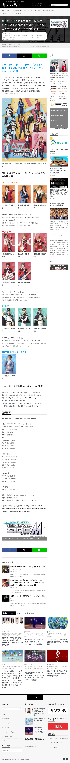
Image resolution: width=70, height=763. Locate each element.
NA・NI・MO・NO (31, 633)
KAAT (15, 666)
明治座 (62, 666)
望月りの (27, 668)
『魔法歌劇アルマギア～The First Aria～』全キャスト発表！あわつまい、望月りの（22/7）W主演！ (35, 676)
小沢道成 (37, 634)
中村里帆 (49, 636)
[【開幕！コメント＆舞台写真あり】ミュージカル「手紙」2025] (5, 598)
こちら (16, 94)
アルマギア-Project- (31, 666)
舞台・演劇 (11, 39)
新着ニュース (5, 10)
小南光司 (57, 666)
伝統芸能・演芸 (8, 736)
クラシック (6, 727)
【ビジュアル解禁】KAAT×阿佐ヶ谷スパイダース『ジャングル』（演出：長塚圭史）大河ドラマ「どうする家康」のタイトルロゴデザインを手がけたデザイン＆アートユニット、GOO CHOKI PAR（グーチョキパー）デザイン (12, 679)
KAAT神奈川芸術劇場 (54, 633)
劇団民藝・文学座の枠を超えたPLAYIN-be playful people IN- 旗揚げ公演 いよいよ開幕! (12, 641)
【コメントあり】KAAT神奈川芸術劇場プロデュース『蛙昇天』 (57, 642)
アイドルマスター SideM (35, 35)
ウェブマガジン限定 (35, 10)
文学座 (18, 634)
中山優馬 (63, 634)
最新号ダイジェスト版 (58, 111)
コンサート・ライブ (9, 732)
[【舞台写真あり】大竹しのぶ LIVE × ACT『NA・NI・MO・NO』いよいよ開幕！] (29, 731)
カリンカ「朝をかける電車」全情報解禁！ (39, 719)
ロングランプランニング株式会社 (59, 738)
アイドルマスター (22, 35)
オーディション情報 (48, 10)
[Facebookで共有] (9, 56)
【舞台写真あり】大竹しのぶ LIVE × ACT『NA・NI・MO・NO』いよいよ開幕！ (35, 642)
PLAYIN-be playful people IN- (11, 633)
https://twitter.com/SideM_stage (19, 511)
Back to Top (35, 698)
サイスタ (9, 37)
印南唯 (8, 634)
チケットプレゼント (57, 125)
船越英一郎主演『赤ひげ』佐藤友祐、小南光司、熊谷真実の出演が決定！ (57, 673)
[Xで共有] (24, 56)
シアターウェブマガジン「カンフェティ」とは (37, 4)
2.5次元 (6, 35)
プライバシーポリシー (56, 742)
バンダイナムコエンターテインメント (29, 37)
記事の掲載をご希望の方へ (32, 746)
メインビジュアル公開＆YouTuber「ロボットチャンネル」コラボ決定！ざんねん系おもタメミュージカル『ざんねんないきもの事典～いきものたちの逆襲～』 (28, 582)
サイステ (15, 37)
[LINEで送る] (39, 56)
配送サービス (55, 120)
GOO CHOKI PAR (8, 666)
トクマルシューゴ (55, 634)
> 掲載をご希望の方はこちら (61, 128)
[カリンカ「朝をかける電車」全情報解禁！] (29, 721)
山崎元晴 (13, 634)
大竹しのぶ (31, 634)
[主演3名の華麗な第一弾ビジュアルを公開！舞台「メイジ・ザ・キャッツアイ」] (5, 569)
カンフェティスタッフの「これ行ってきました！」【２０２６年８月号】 (59, 171)
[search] (67, 5)
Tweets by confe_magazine (57, 235)
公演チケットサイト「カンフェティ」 (13, 14)
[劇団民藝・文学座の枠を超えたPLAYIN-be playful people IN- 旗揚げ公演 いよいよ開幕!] (29, 711)
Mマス (11, 35)
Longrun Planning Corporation (20, 759)
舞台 (6, 39)
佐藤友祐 (51, 666)
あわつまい (40, 666)
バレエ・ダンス (8, 723)
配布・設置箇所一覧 (57, 116)
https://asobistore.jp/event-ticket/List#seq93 (22, 398)
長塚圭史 (14, 668)
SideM (15, 35)
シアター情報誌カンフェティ (19, 10)
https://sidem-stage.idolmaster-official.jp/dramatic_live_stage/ (26, 509)
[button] (4, 528)
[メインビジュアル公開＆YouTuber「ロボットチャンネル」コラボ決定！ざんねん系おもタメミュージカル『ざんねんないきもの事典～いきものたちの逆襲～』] (5, 583)
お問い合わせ (53, 747)
